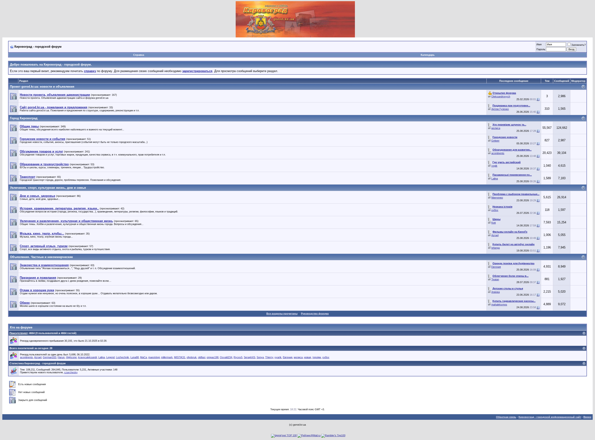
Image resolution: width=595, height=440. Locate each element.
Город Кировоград (23, 118)
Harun (61, 357)
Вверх (587, 417)
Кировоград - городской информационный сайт (550, 417)
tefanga (495, 247)
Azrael (495, 235)
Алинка (495, 292)
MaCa (143, 357)
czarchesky (71, 372)
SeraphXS (249, 357)
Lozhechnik (122, 357)
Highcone (71, 357)
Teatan (495, 279)
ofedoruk (192, 357)
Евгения (496, 266)
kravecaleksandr (87, 357)
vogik (494, 165)
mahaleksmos (499, 304)
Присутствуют (18, 333)
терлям (316, 357)
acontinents (497, 153)
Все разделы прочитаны (282, 313)
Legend (110, 357)
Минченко (497, 197)
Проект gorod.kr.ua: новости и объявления (42, 86)
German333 (49, 357)
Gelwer (495, 140)
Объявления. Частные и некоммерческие (41, 257)
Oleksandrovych (500, 96)
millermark (167, 357)
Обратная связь (506, 417)
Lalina (494, 178)
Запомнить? (578, 44)
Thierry (269, 357)
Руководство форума (315, 313)
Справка (138, 54)
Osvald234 (226, 357)
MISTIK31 (179, 357)
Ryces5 (238, 357)
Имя (539, 44)
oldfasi (201, 357)
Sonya (260, 357)
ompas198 (212, 357)
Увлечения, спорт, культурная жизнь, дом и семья (48, 187)
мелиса (495, 128)
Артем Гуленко (500, 109)
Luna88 (134, 357)
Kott (493, 222)
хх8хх (494, 210)
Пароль (540, 49)
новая (307, 357)
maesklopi (154, 357)
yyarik (277, 357)
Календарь (428, 54)
